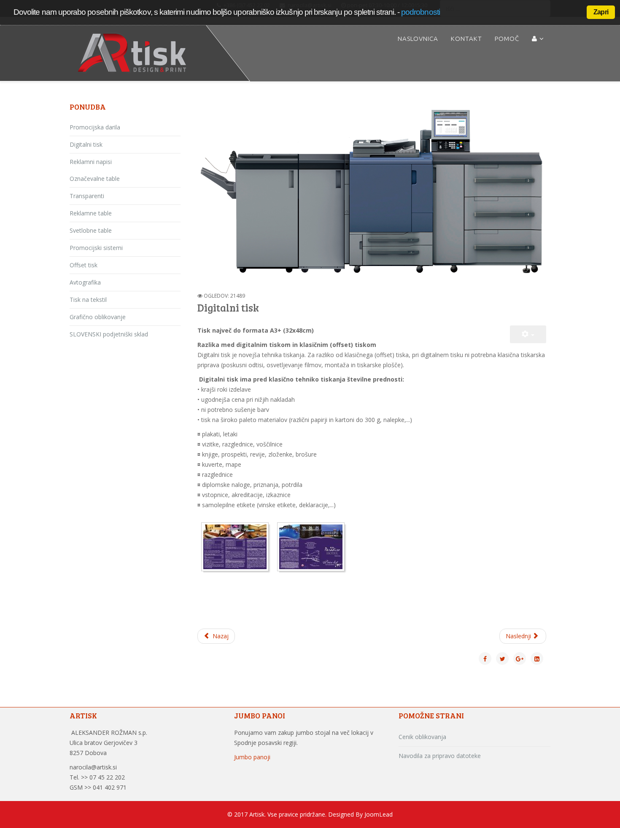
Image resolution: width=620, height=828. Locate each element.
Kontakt (466, 38)
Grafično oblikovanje (98, 317)
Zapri (600, 12)
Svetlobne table (91, 230)
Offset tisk (83, 265)
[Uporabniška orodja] (528, 334)
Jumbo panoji (252, 757)
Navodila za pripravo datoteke (440, 756)
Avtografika (85, 282)
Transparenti (87, 196)
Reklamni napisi (91, 162)
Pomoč (507, 38)
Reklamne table (91, 213)
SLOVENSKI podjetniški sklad (109, 334)
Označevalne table (95, 179)
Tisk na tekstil (88, 300)
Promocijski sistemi (96, 248)
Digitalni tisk (86, 144)
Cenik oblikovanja (422, 737)
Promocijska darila (95, 127)
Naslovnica (418, 38)
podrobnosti (420, 12)
